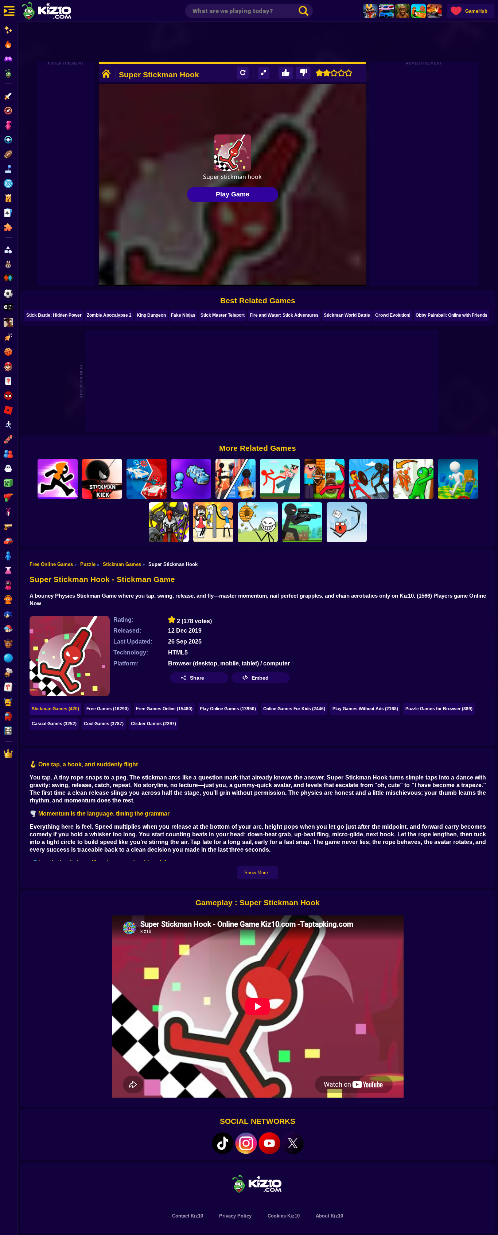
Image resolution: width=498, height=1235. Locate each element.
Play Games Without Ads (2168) (365, 708)
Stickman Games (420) (55, 708)
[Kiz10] (58, 12)
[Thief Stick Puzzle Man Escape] (213, 522)
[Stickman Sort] (191, 479)
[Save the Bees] (258, 522)
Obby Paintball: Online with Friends (451, 315)
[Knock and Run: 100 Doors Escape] (413, 479)
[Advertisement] (258, 42)
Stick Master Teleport (223, 315)
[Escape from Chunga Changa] (402, 11)
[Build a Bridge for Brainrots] (418, 11)
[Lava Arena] (434, 11)
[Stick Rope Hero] (235, 479)
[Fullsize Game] (263, 73)
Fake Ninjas (183, 315)
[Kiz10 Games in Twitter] (293, 1143)
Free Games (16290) (107, 708)
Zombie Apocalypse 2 (109, 315)
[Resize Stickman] (458, 479)
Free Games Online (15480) (164, 708)
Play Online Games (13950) (228, 708)
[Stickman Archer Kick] (102, 479)
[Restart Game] (243, 73)
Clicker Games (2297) (153, 723)
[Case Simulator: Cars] (386, 11)
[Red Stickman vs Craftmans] (280, 479)
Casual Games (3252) (54, 723)
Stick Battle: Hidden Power (54, 315)
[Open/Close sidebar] (9, 11)
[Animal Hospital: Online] (370, 11)
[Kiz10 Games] (257, 1183)
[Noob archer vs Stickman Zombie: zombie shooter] (324, 479)
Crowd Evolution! (393, 315)
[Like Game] (286, 73)
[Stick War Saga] (369, 479)
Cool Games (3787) (104, 723)
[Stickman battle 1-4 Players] (147, 479)
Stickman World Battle (347, 315)
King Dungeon (151, 315)
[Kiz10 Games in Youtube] (269, 1143)
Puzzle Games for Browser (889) (438, 708)
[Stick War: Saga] (169, 522)
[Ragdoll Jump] (347, 522)
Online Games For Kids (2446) (294, 708)
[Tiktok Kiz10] (223, 1143)
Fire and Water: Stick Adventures (284, 315)
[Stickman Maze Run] (58, 479)
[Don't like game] (303, 73)
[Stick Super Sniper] (302, 522)
